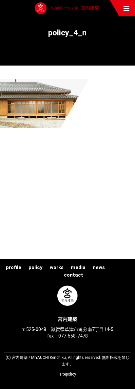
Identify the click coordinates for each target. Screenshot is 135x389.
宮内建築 (67, 8)
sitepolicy (67, 374)
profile (13, 267)
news (99, 267)
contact (73, 275)
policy (36, 267)
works (57, 267)
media (78, 267)
